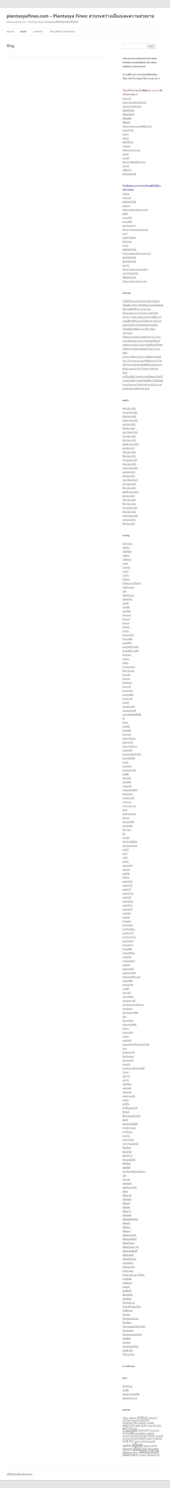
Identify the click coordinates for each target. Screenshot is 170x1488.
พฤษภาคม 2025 (130, 468)
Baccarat (127, 615)
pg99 (125, 857)
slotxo (126, 134)
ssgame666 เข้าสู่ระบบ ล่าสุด (136, 1044)
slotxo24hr (128, 1032)
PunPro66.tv (129, 929)
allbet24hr (127, 599)
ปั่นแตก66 (127, 1151)
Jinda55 (141, 1422)
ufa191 (126, 1080)
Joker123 (127, 734)
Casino (126, 658)
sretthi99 (127, 1040)
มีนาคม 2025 (129, 475)
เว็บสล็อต (127, 1322)
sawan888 (127, 980)
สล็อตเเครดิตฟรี (130, 1251)
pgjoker (126, 869)
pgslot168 (127, 881)
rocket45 (127, 956)
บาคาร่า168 (128, 130)
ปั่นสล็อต (127, 1147)
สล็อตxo (126, 1231)
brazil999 (127, 642)
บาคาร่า (126, 1135)
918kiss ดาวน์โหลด (132, 583)
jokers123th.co (130, 746)
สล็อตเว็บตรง (128, 110)
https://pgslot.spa (131, 150)
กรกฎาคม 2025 (130, 460)
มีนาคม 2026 (129, 428)
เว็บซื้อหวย (127, 1310)
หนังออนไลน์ (129, 1266)
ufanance (127, 1092)
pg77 (125, 233)
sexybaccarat (129, 225)
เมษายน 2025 (129, 471)
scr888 (126, 988)
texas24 (126, 1064)
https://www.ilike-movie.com (137, 253)
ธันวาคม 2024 (129, 487)
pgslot (126, 154)
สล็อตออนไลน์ (129, 277)
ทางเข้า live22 (129, 1127)
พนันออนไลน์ (129, 1159)
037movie (127, 543)
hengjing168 (128, 706)
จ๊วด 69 (126, 1111)
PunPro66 (127, 925)
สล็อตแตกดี (128, 1254)
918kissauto (128, 587)
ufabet (149, 1438)
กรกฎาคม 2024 (130, 507)
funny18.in (128, 690)
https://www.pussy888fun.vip (137, 126)
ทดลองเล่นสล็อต (130, 1123)
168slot (126, 547)
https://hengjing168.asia (134, 102)
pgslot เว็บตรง (129, 237)
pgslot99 (127, 897)
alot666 (126, 607)
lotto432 (127, 778)
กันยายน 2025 (129, 452)
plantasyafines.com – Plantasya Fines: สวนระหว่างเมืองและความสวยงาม (80, 16)
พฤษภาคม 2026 (130, 420)
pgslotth (127, 913)
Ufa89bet (127, 1084)
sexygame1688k (130, 1012)
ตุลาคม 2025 (128, 448)
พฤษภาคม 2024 (130, 515)
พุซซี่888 (126, 1167)
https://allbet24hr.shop (134, 161)
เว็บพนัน (126, 1314)
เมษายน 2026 (129, 424)
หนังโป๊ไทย (128, 142)
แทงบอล (126, 1342)
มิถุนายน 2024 (129, 511)
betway (126, 619)
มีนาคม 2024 (129, 523)
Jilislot (125, 722)
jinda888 (127, 730)
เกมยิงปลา (127, 1282)
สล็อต (125, 1191)
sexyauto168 (129, 1000)
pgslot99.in (128, 901)
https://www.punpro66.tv (135, 269)
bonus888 (127, 638)
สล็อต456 (127, 1199)
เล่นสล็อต (127, 1298)
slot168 (143, 1435)
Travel (125, 1072)
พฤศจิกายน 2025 (130, 444)
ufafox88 (127, 1088)
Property (127, 921)
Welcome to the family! (62, 31)
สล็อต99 (126, 122)
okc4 (125, 809)
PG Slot (126, 837)
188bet (126, 555)
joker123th (128, 742)
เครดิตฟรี (127, 1290)
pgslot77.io (128, 893)
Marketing (128, 793)
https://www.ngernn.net (134, 281)
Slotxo (126, 1028)
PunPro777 (128, 933)
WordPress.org (130, 1398)
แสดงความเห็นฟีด (131, 1394)
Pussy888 (127, 948)
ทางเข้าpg (127, 1131)
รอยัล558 (127, 1183)
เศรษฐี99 (127, 1338)
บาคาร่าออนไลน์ (130, 273)
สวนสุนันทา (128, 1262)
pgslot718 (127, 885)
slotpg (126, 138)
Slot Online (128, 1020)
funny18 (127, 686)
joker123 (127, 98)
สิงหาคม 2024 (129, 503)
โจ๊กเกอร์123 (128, 1354)
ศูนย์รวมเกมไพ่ (130, 1187)
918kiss (126, 193)
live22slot (127, 766)
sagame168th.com (132, 976)
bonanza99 (128, 634)
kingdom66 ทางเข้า (132, 754)
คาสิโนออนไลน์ (130, 1107)
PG (124, 833)
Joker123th (141, 1425)
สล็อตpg (126, 1227)
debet (125, 662)
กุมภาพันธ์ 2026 (130, 432)
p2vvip (126, 817)
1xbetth (126, 146)
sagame (126, 205)
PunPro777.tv (129, 937)
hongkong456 (129, 710)
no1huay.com (129, 805)
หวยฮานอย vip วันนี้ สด (133, 1274)
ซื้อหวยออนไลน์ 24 (131, 1115)
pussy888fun (129, 952)
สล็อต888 (127, 118)
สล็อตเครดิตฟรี (129, 1239)
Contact (38, 31)
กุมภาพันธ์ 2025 (130, 479)
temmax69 (128, 1060)
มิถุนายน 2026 (129, 416)
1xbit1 (126, 571)
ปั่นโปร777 (127, 1155)
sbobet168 (128, 984)
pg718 (125, 849)
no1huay (127, 801)
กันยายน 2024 (129, 499)
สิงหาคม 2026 (129, 408)
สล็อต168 (127, 1195)
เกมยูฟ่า (126, 1286)
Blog (23, 31)
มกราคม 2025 (129, 483)
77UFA (126, 575)
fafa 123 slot (128, 670)
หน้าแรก (10, 31)
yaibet (126, 1099)
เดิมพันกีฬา (128, 1294)
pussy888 (127, 217)
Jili (124, 718)
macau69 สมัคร (130, 789)
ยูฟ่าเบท (126, 1179)
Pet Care (127, 829)
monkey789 (128, 797)
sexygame (127, 1008)
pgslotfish (127, 905)
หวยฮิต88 (127, 1278)
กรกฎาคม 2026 (130, 412)
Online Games (129, 813)
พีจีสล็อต (127, 1163)
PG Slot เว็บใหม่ (130, 841)
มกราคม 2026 (129, 436)
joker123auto (129, 738)
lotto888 (127, 782)
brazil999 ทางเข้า (131, 646)
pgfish (126, 861)
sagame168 (128, 968)
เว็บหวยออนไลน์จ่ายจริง (134, 1326)
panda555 (127, 825)
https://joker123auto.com (135, 209)
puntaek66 (128, 941)
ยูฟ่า (125, 1175)
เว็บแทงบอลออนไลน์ (132, 1334)
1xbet (125, 563)
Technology (128, 1056)
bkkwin (126, 627)
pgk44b (126, 873)
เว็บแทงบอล (128, 1330)
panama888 (128, 821)
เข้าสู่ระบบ (127, 1386)
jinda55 (126, 726)
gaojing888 (128, 694)
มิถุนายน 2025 (129, 464)
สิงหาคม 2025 (129, 456)
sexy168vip (128, 996)
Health (126, 702)
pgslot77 (127, 889)
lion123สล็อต (129, 758)
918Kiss (126, 579)
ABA (125, 591)
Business (127, 654)
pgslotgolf (127, 909)
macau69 (127, 785)
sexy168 (126, 992)
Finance (126, 678)
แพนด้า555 (128, 1350)
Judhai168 (127, 750)
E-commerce (129, 666)
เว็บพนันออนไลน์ (130, 1318)
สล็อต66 (126, 1207)
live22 (125, 245)
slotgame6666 (129, 1024)
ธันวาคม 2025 (129, 440)
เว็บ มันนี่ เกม (129, 1302)
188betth (127, 169)
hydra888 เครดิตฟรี (132, 714)
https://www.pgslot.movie (135, 229)
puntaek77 (128, 944)
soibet (126, 1036)
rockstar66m (129, 960)
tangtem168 (128, 1052)
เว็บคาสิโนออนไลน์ (131, 1306)
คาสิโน (126, 1103)
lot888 (126, 774)
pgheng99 (127, 865)
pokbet (126, 917)
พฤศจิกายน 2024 (130, 491)
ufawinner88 (129, 1096)
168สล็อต (127, 551)
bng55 (126, 630)
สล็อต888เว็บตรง (130, 1219)
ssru (125, 1048)
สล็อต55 (126, 1203)
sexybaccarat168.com (133, 1004)
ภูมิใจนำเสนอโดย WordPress (19, 1474)
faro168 (126, 674)
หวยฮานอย (128, 1270)
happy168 (127, 698)
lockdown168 (129, 770)
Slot (124, 1016)
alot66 (126, 603)
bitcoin (126, 623)
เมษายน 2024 (129, 519)
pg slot (126, 158)
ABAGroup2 (128, 595)
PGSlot (126, 877)
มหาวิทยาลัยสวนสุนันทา (134, 1171)
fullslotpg (127, 241)
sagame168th (129, 972)
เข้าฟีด (126, 1390)
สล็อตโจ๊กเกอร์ (129, 1258)
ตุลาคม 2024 (128, 495)
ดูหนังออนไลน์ (129, 173)
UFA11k (126, 1076)
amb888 (126, 611)
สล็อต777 (127, 1211)
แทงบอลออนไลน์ (130, 1346)
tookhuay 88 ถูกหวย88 (133, 1068)
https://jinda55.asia (132, 106)
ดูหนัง (125, 213)
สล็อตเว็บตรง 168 (130, 1247)
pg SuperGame (130, 845)
